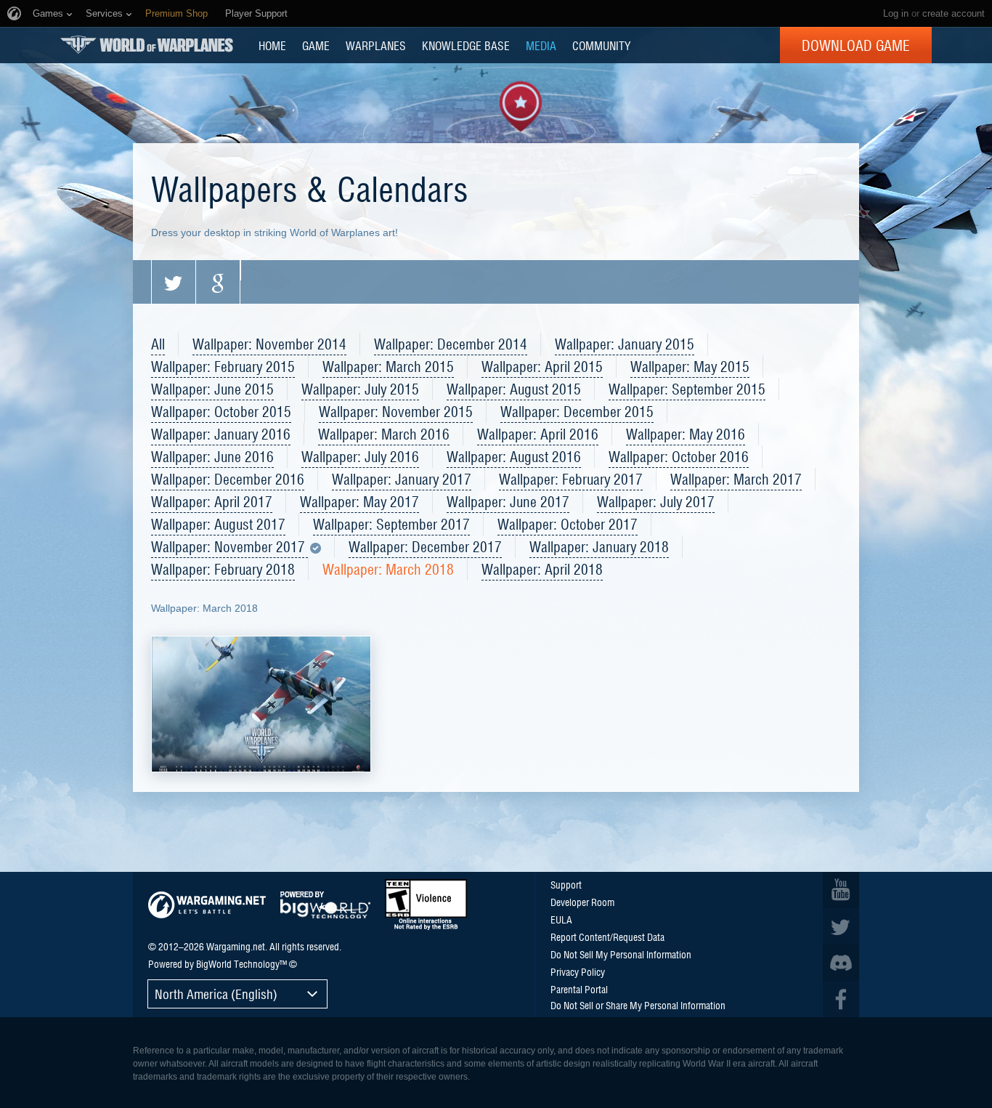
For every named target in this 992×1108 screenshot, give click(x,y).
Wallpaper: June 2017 (508, 501)
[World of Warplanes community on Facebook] (841, 999)
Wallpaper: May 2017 (359, 501)
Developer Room (582, 901)
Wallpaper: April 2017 (211, 501)
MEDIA (541, 45)
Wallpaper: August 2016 (514, 456)
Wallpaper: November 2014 (269, 343)
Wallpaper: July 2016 (360, 456)
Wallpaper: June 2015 (212, 389)
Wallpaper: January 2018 (599, 546)
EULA (561, 919)
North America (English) (216, 993)
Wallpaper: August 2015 (514, 389)
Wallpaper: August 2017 (218, 524)
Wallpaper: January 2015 (624, 343)
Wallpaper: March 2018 (388, 569)
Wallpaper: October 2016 (679, 456)
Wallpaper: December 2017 (425, 546)
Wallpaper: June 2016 (212, 456)
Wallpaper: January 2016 (220, 434)
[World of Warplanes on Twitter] (841, 926)
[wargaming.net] (207, 904)
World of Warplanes (146, 45)
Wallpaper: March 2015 (388, 366)
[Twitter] (173, 282)
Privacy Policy (577, 971)
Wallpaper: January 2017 (401, 479)
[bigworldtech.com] (325, 904)
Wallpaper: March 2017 (736, 479)
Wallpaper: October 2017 (567, 524)
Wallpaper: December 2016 (227, 479)
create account (953, 13)
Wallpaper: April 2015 (542, 366)
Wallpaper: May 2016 (685, 434)
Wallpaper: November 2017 (229, 547)
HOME (272, 45)
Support (566, 884)
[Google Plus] (218, 282)
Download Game (856, 45)
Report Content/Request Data (607, 936)
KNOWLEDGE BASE (466, 45)
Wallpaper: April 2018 (542, 569)
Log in (895, 13)
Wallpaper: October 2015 (221, 411)
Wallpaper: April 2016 (537, 434)
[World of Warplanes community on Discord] (841, 963)
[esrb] (426, 904)
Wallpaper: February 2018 (223, 569)
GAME (316, 45)
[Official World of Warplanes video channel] (841, 890)
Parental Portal (579, 989)
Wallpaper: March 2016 (384, 434)
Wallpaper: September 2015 (687, 389)
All (158, 343)
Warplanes (376, 45)
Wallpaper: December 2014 (450, 343)
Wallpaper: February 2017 (571, 479)
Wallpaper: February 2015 (223, 366)
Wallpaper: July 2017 (656, 501)
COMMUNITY (601, 45)
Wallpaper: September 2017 (391, 524)
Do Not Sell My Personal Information (620, 954)
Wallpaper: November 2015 (396, 411)
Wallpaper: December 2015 (577, 411)
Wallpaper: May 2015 (689, 366)
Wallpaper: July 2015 (360, 389)
